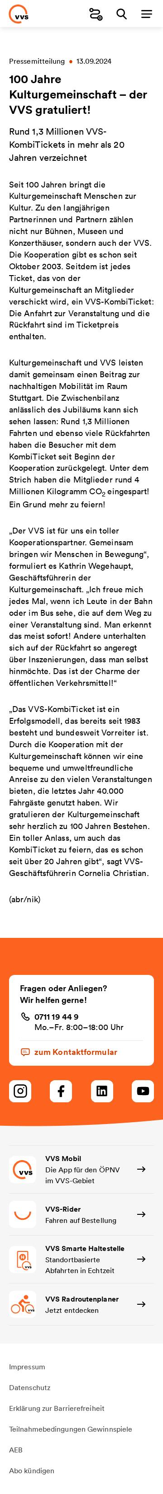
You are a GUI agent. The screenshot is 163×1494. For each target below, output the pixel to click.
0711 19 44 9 (56, 1016)
